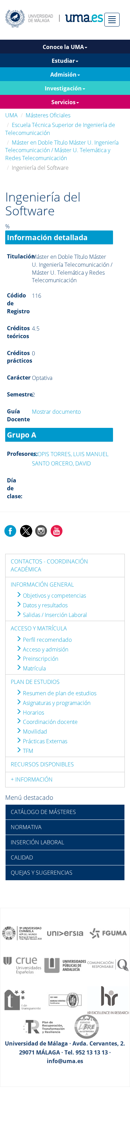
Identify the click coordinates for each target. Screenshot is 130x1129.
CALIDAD (22, 857)
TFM (27, 751)
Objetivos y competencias (53, 595)
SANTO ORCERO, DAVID (61, 463)
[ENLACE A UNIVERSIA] (65, 932)
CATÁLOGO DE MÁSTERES (43, 812)
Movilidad (34, 731)
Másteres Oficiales (48, 115)
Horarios (32, 712)
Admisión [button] (63, 74)
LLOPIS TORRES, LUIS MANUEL (70, 454)
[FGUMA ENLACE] (108, 932)
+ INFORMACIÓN (32, 779)
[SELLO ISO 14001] (65, 999)
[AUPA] (65, 965)
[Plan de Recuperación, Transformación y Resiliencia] (43, 1026)
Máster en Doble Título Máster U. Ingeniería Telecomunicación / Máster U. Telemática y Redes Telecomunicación (62, 150)
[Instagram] (41, 530)
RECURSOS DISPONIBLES (42, 764)
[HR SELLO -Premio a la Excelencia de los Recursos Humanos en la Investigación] (108, 999)
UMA (11, 115)
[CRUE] (22, 965)
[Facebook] (10, 530)
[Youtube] (56, 530)
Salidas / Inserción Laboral (54, 615)
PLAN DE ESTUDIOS (35, 682)
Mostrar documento (56, 411)
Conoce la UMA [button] (63, 47)
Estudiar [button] (63, 61)
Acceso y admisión (44, 649)
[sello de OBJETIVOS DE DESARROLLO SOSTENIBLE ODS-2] (22, 932)
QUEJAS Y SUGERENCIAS (41, 872)
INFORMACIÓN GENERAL (42, 584)
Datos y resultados (44, 605)
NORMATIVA (26, 827)
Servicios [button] (63, 102)
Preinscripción (39, 658)
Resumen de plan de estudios (58, 693)
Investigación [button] (63, 88)
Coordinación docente (49, 722)
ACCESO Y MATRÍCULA (39, 628)
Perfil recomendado (46, 640)
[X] (26, 530)
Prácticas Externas (44, 741)
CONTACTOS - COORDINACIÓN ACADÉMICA (49, 565)
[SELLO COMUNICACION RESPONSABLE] (108, 965)
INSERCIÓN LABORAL (37, 842)
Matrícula (33, 668)
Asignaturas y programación (55, 703)
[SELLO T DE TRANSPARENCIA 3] (22, 999)
